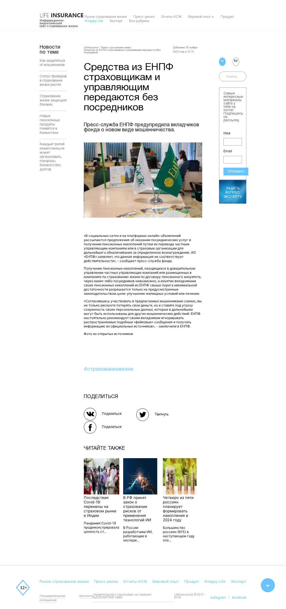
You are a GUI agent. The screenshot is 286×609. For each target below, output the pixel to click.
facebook (239, 597)
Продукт (227, 16)
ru (222, 60)
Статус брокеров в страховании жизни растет (53, 80)
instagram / (221, 597)
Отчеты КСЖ (171, 16)
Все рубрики (139, 21)
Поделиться (111, 413)
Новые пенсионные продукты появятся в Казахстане (50, 124)
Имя (226, 133)
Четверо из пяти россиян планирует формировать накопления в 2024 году (178, 508)
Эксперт (116, 21)
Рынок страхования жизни (106, 16)
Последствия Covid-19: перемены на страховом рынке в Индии (100, 506)
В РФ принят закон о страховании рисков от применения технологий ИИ (137, 508)
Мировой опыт (199, 16)
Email (227, 151)
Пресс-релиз (143, 16)
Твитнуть (161, 414)
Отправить (236, 171)
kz (236, 60)
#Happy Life (94, 21)
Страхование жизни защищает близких (53, 100)
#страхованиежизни (108, 369)
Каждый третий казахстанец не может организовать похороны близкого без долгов (52, 157)
